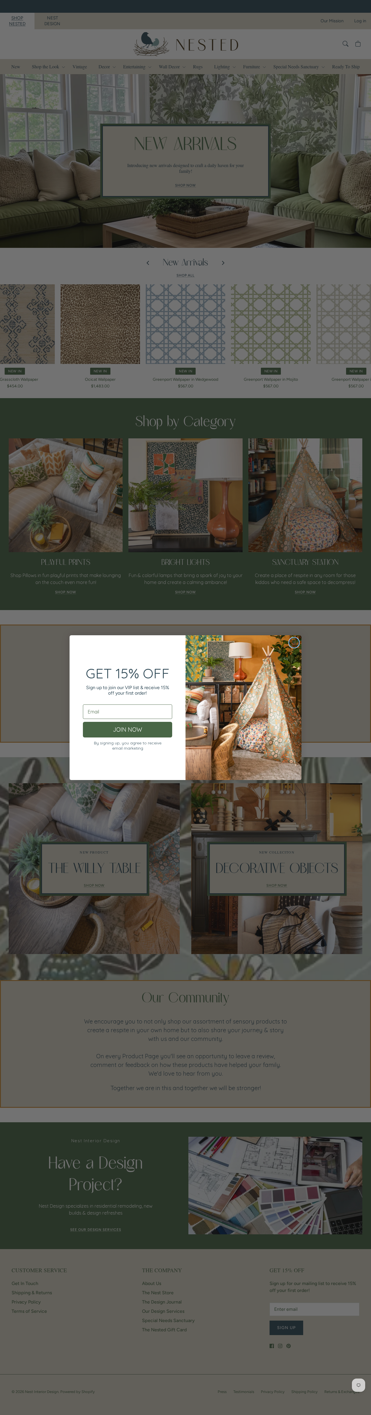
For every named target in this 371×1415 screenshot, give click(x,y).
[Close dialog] (294, 643)
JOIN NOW (127, 729)
